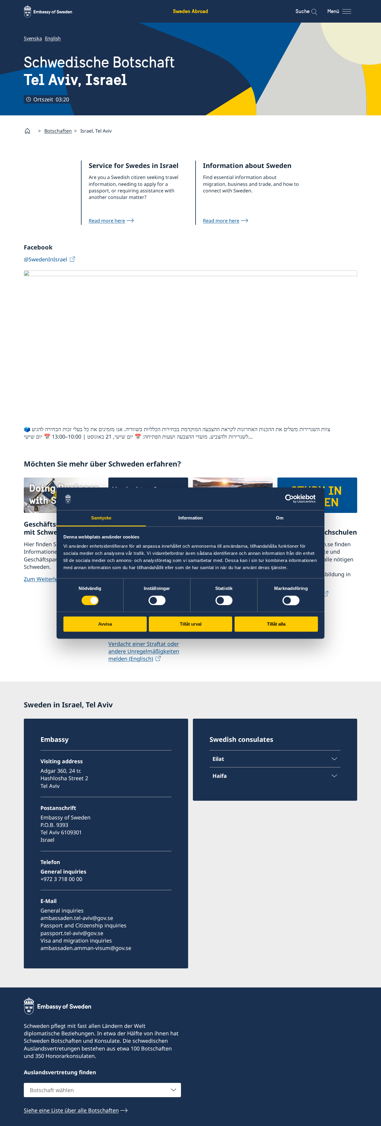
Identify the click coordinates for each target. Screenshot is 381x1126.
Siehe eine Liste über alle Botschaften (71, 1110)
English (53, 38)
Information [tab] (190, 518)
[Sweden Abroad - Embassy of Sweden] (53, 11)
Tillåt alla (276, 624)
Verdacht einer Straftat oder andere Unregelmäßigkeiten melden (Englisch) (143, 651)
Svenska (33, 38)
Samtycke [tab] (101, 518)
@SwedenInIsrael (45, 259)
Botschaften (58, 131)
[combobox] (102, 1090)
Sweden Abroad (190, 11)
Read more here (107, 220)
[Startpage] (30, 131)
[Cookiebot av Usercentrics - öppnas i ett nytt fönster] (292, 498)
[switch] (157, 600)
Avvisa (105, 624)
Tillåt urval (191, 624)
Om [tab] (279, 518)
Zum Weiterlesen (45, 578)
